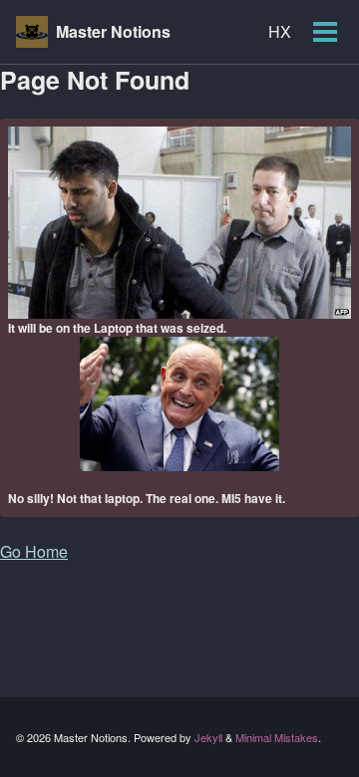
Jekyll (208, 737)
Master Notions (113, 31)
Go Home (34, 551)
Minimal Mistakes (276, 737)
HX (279, 31)
